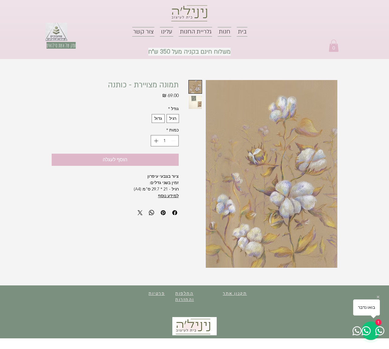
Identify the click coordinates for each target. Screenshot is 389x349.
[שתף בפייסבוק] (174, 212)
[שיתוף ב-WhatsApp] (151, 212)
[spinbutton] (164, 140)
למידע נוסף (168, 195)
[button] (334, 46)
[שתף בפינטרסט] (163, 212)
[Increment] (155, 140)
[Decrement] (174, 140)
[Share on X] (140, 212)
